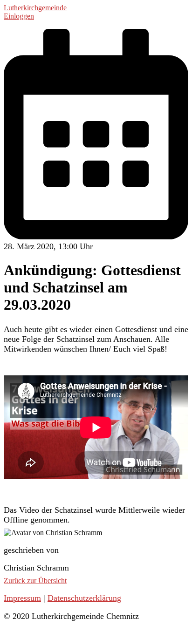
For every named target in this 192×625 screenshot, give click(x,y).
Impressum (22, 598)
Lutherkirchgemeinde (35, 8)
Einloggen (19, 16)
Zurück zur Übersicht (35, 580)
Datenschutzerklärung (84, 598)
